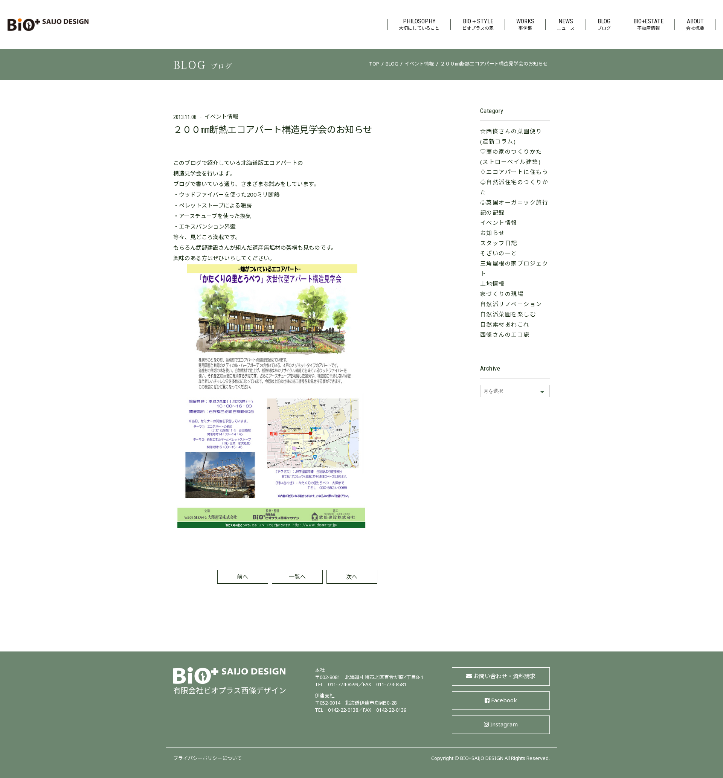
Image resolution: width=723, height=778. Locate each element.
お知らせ (492, 233)
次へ (351, 577)
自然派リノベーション (511, 305)
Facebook (504, 701)
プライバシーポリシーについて (207, 759)
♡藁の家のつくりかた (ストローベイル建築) (511, 157)
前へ (242, 577)
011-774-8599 (343, 685)
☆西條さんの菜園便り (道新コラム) (511, 137)
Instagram (504, 725)
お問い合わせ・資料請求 (504, 677)
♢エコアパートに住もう (514, 172)
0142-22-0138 (343, 710)
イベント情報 (221, 117)
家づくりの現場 (502, 294)
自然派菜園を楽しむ (508, 315)
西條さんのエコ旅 (505, 335)
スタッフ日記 (498, 244)
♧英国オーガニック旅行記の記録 (514, 208)
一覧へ (297, 577)
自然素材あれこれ (505, 325)
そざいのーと (498, 254)
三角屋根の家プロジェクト (514, 269)
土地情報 (492, 284)
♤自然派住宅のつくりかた (514, 188)
